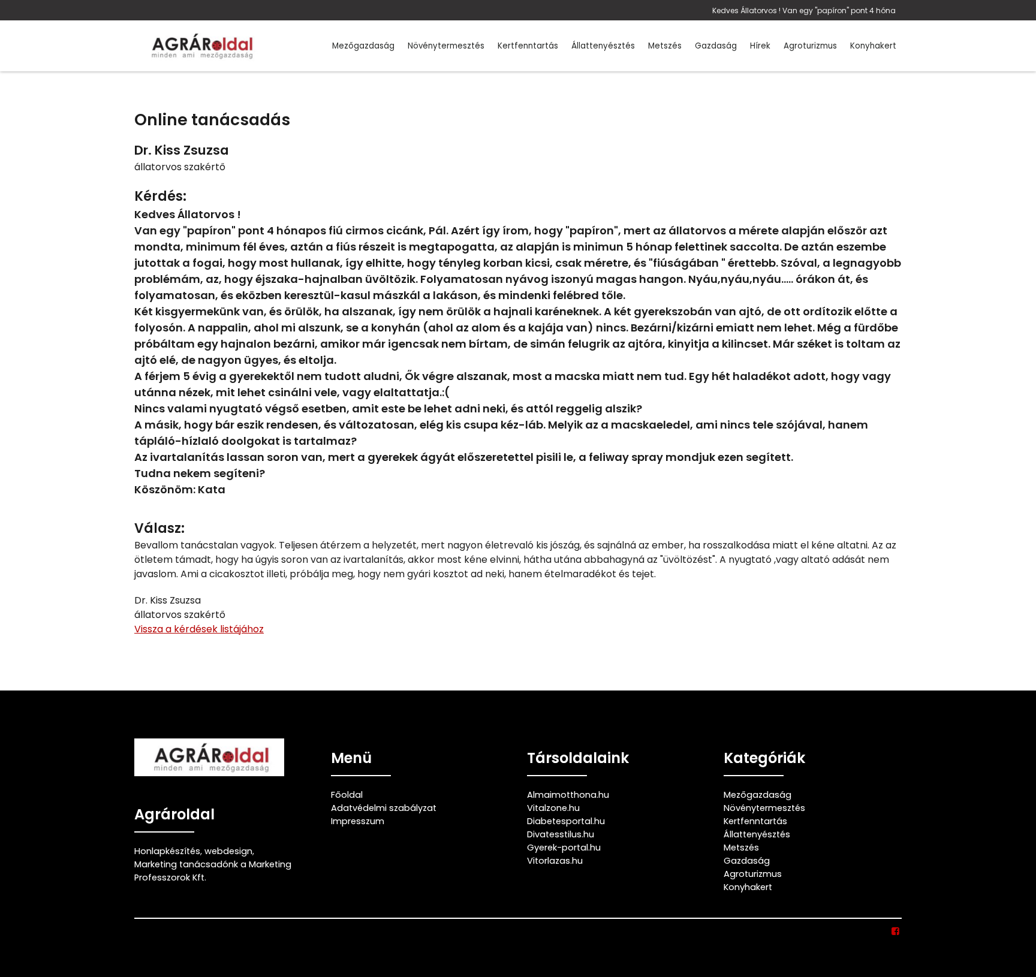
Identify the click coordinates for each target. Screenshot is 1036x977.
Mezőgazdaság (363, 46)
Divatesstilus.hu (560, 834)
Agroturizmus (810, 46)
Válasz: (159, 528)
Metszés (665, 46)
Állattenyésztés (603, 46)
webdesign (228, 851)
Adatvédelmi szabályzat (383, 808)
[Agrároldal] (200, 45)
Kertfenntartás (528, 46)
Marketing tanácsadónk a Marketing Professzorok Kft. (212, 870)
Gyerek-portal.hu (564, 848)
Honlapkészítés (167, 851)
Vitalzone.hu (553, 808)
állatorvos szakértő (179, 167)
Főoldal (347, 795)
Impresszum (357, 821)
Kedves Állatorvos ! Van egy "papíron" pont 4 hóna (804, 10)
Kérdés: (160, 196)
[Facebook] (896, 931)
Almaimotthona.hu (568, 795)
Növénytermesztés (446, 46)
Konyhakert (873, 46)
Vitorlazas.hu (555, 861)
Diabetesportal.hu (566, 821)
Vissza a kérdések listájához (199, 629)
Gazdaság (716, 46)
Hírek (760, 46)
